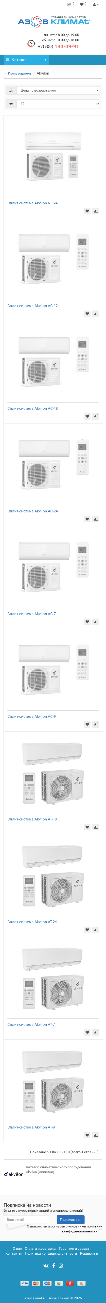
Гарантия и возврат (75, 1248)
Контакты (13, 1253)
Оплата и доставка (40, 1248)
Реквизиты (89, 1253)
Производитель (20, 73)
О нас (17, 1248)
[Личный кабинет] (95, 4)
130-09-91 (58, 47)
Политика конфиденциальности (51, 1253)
